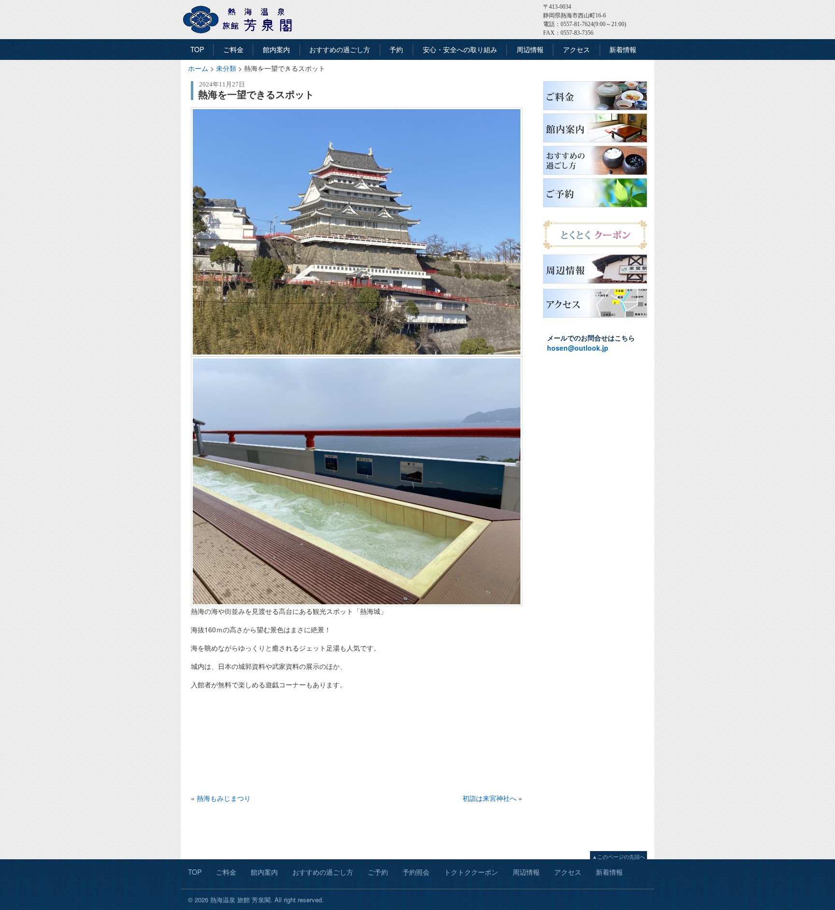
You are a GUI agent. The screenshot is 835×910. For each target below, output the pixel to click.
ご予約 (378, 872)
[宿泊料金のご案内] (595, 110)
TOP (197, 49)
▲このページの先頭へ (618, 856)
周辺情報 (530, 49)
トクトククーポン (471, 872)
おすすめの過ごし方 (339, 49)
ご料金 (233, 49)
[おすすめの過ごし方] (595, 175)
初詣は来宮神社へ (489, 798)
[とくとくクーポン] (595, 249)
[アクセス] (595, 318)
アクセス (576, 49)
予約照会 (416, 872)
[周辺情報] (595, 283)
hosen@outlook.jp (577, 348)
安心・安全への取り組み (460, 49)
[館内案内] (595, 142)
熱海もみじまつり (224, 798)
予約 (396, 49)
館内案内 (276, 49)
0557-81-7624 (577, 24)
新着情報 (622, 49)
